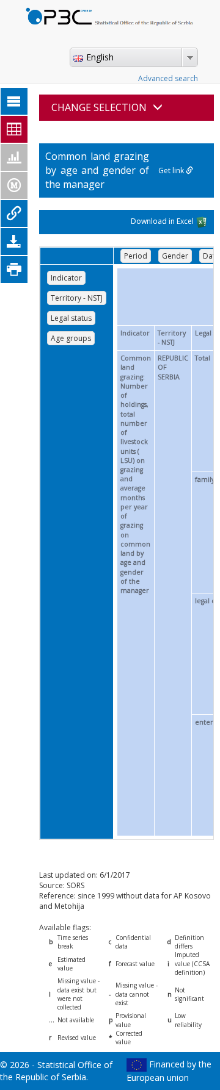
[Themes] (14, 101)
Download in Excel (163, 221)
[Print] (14, 269)
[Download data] (14, 241)
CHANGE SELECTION (99, 107)
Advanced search (168, 78)
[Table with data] (14, 129)
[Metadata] (14, 185)
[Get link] (14, 213)
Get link (172, 170)
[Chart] (14, 157)
